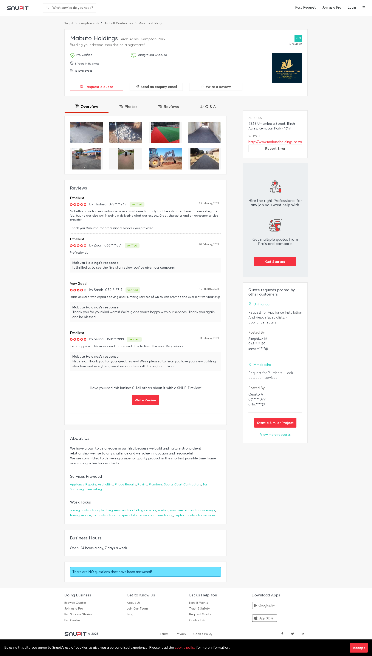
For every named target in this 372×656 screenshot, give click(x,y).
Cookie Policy (202, 634)
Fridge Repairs (125, 484)
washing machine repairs (176, 510)
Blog (130, 614)
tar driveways (205, 510)
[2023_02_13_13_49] (125, 158)
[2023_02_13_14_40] (204, 132)
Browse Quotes (75, 603)
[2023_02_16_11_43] (125, 132)
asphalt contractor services (195, 515)
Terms (164, 634)
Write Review (146, 400)
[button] (364, 7)
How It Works (198, 603)
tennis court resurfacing (155, 515)
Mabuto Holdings (151, 23)
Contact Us (197, 620)
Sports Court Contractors (182, 484)
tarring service (80, 515)
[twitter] (292, 634)
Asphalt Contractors (118, 23)
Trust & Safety (199, 608)
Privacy (181, 634)
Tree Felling (93, 489)
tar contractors (104, 515)
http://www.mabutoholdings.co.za (275, 142)
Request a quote (99, 87)
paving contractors (84, 510)
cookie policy (185, 647)
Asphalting (105, 484)
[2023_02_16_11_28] (86, 132)
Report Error (275, 148)
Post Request (305, 7)
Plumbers (156, 484)
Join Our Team (137, 608)
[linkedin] (303, 634)
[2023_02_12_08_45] (165, 158)
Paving (142, 484)
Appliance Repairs (83, 484)
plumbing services (112, 510)
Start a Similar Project (275, 422)
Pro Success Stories (78, 614)
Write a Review (218, 87)
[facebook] (282, 634)
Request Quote (200, 614)
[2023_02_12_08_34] (204, 158)
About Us (133, 603)
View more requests (275, 435)
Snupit (68, 23)
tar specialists (126, 515)
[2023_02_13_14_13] (165, 132)
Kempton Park (89, 23)
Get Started (275, 261)
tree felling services (141, 510)
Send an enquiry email (159, 87)
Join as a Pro (331, 7)
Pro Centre (72, 620)
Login (352, 7)
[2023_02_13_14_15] (86, 158)
